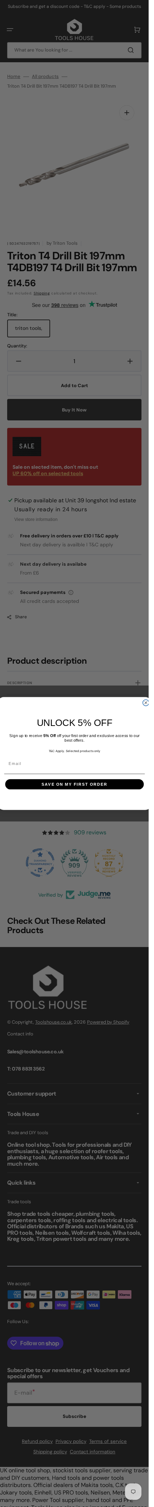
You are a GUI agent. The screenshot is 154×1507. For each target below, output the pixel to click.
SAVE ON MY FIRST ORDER (74, 784)
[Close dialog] (146, 703)
